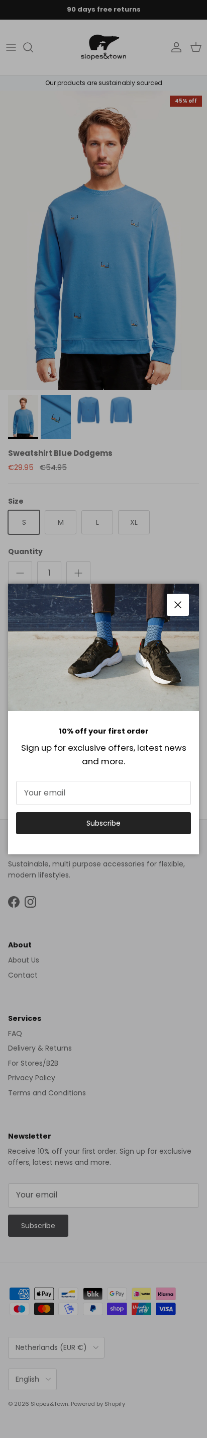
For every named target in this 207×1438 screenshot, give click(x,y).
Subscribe (103, 823)
